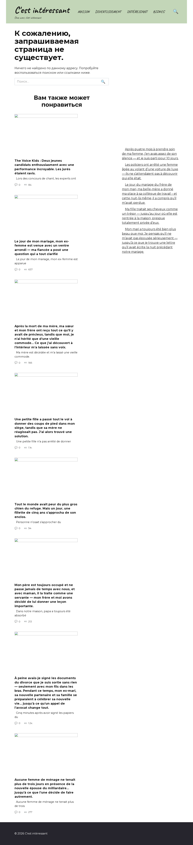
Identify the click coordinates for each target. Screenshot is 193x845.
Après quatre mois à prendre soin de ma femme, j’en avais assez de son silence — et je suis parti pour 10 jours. (150, 153)
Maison (84, 11)
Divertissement (108, 11)
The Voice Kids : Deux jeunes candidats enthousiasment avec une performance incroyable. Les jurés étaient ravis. (44, 167)
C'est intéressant (42, 10)
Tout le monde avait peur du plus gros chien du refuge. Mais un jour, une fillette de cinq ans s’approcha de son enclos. (46, 510)
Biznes (159, 11)
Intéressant (137, 11)
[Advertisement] (150, 60)
